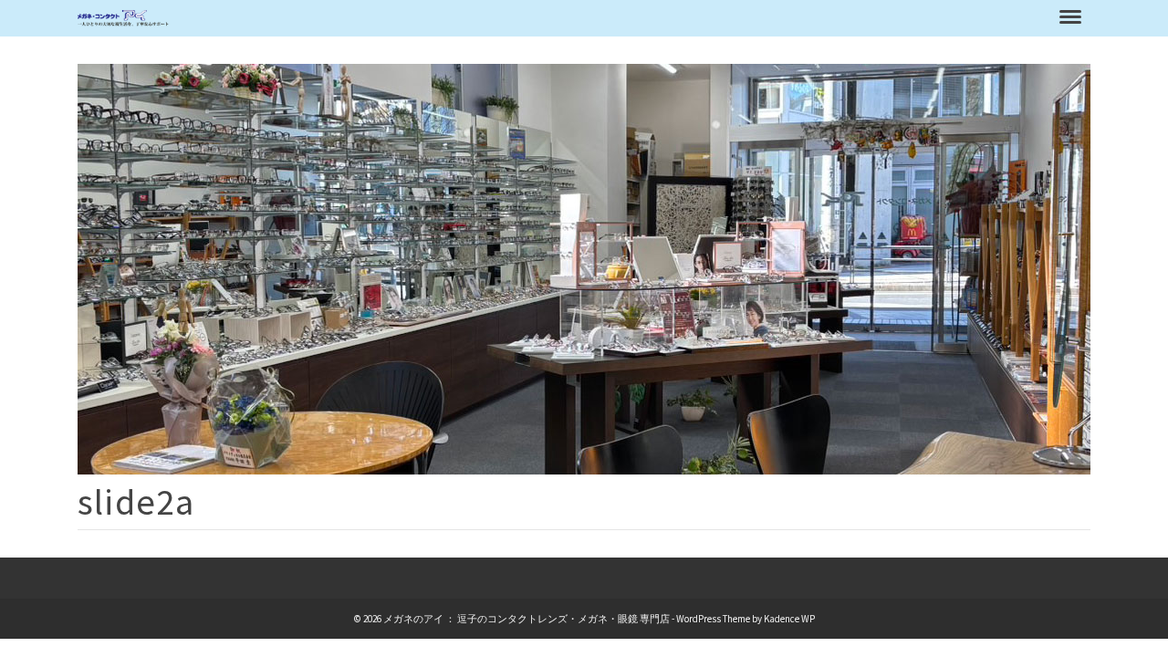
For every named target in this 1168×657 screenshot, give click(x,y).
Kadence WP (789, 618)
